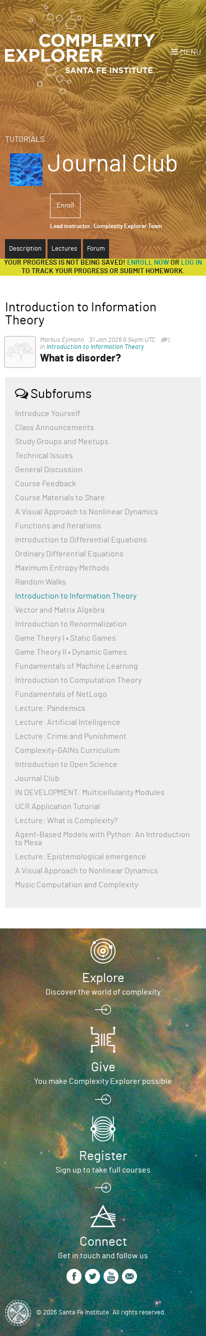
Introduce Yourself (47, 414)
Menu (190, 52)
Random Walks (40, 582)
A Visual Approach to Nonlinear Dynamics (86, 512)
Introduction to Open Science (66, 764)
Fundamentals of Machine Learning (76, 666)
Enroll (65, 205)
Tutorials (24, 139)
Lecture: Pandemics (50, 708)
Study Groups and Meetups (61, 442)
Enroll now (148, 262)
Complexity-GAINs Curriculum (67, 750)
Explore (103, 978)
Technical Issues (44, 456)
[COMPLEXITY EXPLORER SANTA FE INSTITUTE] (80, 50)
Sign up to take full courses (103, 1170)
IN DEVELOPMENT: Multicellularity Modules (89, 793)
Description (25, 249)
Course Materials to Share (60, 498)
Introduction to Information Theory (95, 347)
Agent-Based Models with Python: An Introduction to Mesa (102, 839)
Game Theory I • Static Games (65, 638)
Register (103, 1156)
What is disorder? (80, 358)
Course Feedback (45, 484)
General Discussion (48, 470)
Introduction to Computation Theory (78, 680)
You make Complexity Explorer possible (103, 1081)
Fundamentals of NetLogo (61, 694)
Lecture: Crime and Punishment (70, 736)
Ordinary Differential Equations (69, 554)
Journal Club (37, 779)
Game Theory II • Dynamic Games (71, 652)
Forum (96, 249)
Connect (103, 1241)
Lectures (64, 249)
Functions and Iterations (58, 526)
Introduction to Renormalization (71, 624)
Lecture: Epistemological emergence (80, 857)
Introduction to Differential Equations (81, 540)
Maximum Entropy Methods (62, 568)
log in (191, 262)
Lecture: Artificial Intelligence (67, 722)
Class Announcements (54, 428)
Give (103, 1067)
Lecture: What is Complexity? (66, 821)
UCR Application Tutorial (57, 807)
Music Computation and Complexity (76, 885)
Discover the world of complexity (103, 992)
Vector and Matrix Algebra (59, 610)
